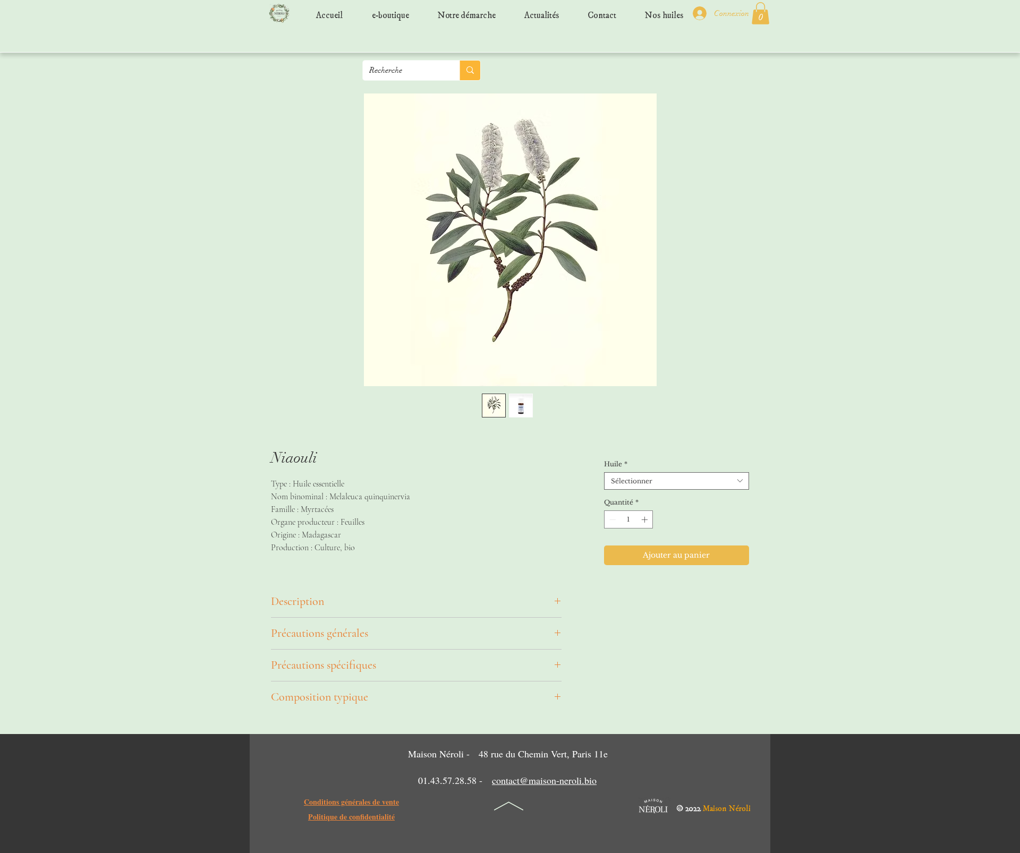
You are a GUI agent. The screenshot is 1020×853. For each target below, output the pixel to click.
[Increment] (645, 519)
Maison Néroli (727, 806)
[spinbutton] (628, 519)
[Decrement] (611, 519)
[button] (760, 13)
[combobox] (676, 481)
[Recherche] (470, 70)
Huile (615, 464)
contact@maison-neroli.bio (544, 780)
